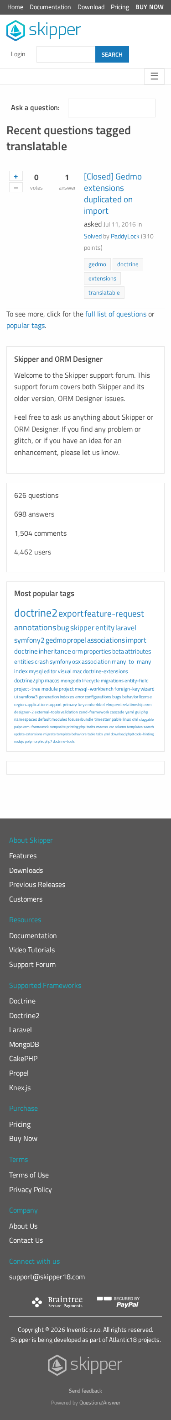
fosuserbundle (80, 719)
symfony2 (29, 639)
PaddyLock (125, 236)
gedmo (97, 264)
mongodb (71, 680)
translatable (104, 292)
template (64, 734)
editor (50, 671)
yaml (129, 712)
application (36, 704)
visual (65, 671)
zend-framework (94, 712)
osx (76, 661)
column (120, 726)
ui (16, 696)
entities (24, 661)
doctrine (128, 264)
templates (135, 726)
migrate (49, 734)
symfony (60, 661)
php (144, 712)
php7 (48, 741)
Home (15, 6)
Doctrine (22, 1000)
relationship (133, 704)
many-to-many (131, 661)
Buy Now (149, 6)
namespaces (25, 719)
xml (135, 719)
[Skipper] (85, 1367)
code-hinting (144, 734)
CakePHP (23, 1058)
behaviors (79, 734)
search (149, 726)
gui (137, 712)
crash (42, 661)
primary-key (73, 704)
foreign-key (127, 688)
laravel (125, 627)
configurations (98, 696)
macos (52, 680)
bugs (116, 696)
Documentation (50, 6)
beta (118, 651)
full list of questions (115, 313)
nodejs (19, 741)
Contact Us (26, 1240)
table (91, 734)
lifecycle (91, 680)
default (44, 719)
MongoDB (24, 1044)
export (70, 613)
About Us (23, 1225)
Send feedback (85, 1390)
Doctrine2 (24, 1015)
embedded (95, 704)
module (49, 688)
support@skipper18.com (47, 1276)
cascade (117, 712)
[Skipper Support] (44, 31)
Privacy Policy (30, 1189)
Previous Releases (37, 884)
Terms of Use (29, 1174)
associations (106, 639)
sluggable (146, 719)
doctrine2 (35, 612)
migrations (112, 680)
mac (77, 671)
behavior (130, 696)
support (54, 704)
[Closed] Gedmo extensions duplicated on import (113, 193)
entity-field (136, 680)
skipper (82, 627)
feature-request (114, 613)
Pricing (120, 6)
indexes (67, 696)
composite (58, 726)
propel (76, 639)
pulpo (18, 726)
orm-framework (36, 726)
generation (49, 696)
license (145, 696)
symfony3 (28, 696)
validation (69, 712)
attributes (138, 651)
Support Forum (32, 964)
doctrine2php (29, 680)
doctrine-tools (64, 741)
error (79, 696)
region (20, 704)
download (118, 734)
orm (77, 651)
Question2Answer (99, 1402)
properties (97, 651)
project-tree (27, 688)
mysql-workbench (94, 688)
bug (63, 627)
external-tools (47, 712)
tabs (99, 734)
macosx (102, 726)
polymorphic (34, 741)
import (136, 639)
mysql (36, 671)
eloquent (114, 704)
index (21, 671)
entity (104, 627)
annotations (35, 627)
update (19, 734)
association (96, 661)
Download (91, 6)
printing (72, 726)
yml (107, 734)
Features (22, 855)
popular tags (25, 325)
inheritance (55, 651)
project (66, 688)
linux (127, 719)
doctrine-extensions (105, 671)
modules (59, 719)
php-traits (87, 726)
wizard (147, 688)
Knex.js (20, 1087)
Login (18, 53)
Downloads (26, 870)
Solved (93, 236)
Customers (25, 898)
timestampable (108, 719)
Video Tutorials (32, 949)
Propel (19, 1072)
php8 (130, 734)
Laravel (20, 1029)
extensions (102, 278)
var (111, 726)
